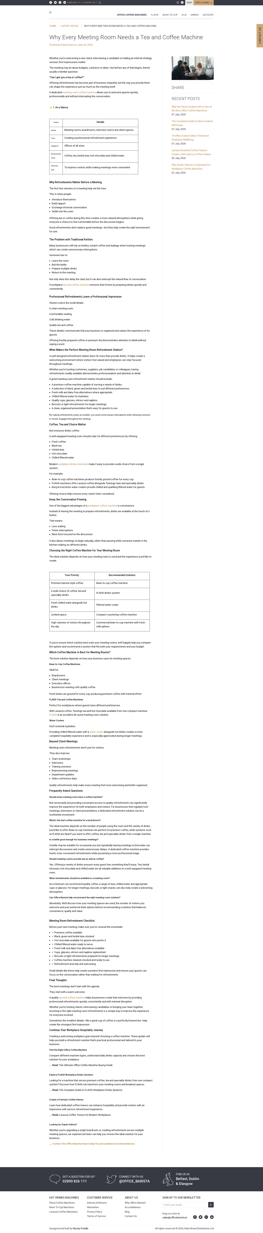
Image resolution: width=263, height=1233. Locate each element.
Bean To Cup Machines (61, 1207)
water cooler (96, 731)
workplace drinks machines (73, 464)
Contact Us (131, 1216)
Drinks (195, 14)
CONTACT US (89, 3)
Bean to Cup (170, 14)
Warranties (93, 1207)
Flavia (154, 14)
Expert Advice (70, 25)
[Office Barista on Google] (59, 2)
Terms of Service (96, 1216)
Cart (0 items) (202, 3)
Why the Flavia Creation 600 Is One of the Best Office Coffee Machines (192, 110)
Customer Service (100, 1197)
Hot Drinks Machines (64, 1197)
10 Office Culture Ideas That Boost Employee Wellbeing (190, 139)
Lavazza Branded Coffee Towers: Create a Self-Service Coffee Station (191, 154)
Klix (184, 14)
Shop (189, 3)
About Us (131, 1197)
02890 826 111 (74, 3)
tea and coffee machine (76, 284)
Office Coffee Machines (132, 14)
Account (208, 14)
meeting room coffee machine (79, 92)
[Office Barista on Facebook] (50, 2)
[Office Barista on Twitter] (55, 2)
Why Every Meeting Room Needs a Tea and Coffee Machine (120, 25)
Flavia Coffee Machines (62, 1202)
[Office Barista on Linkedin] (64, 2)
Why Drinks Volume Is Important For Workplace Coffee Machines (191, 168)
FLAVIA (53, 714)
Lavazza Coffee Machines (63, 1211)
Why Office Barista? (135, 1202)
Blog (127, 1211)
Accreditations (133, 1207)
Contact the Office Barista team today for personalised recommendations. (93, 1143)
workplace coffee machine (102, 505)
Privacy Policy (94, 1211)
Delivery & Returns (97, 1202)
